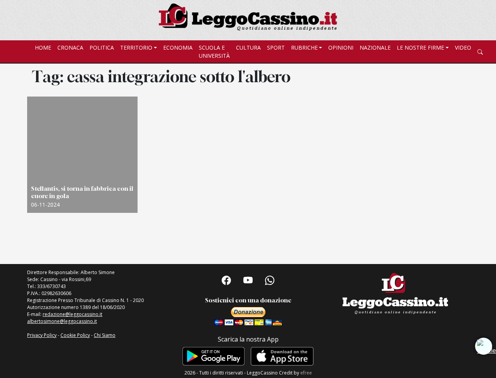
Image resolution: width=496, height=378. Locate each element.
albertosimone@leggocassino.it (62, 321)
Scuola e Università (214, 51)
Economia (178, 47)
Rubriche (304, 47)
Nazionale (375, 47)
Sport (276, 47)
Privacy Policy (42, 335)
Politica (102, 47)
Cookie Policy (75, 335)
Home (43, 47)
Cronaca (70, 47)
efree (306, 372)
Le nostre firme (420, 47)
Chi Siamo (104, 335)
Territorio (136, 47)
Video (463, 47)
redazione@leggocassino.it (72, 314)
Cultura (248, 47)
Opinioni (340, 47)
